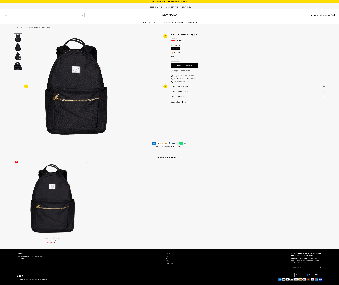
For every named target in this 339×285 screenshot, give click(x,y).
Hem (18, 27)
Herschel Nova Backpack (52, 238)
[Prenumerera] (320, 267)
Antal (173, 56)
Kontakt (168, 259)
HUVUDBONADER (165, 22)
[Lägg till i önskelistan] (88, 163)
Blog (167, 265)
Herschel (174, 38)
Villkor (168, 261)
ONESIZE (175, 48)
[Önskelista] (321, 15)
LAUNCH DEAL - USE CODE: (169, 7)
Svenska (299, 275)
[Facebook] (17, 276)
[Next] (336, 7)
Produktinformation (180, 91)
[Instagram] (22, 276)
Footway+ (181, 146)
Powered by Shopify (40, 279)
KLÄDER (146, 22)
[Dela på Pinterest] (188, 102)
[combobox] (43, 15)
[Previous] (3, 7)
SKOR (154, 22)
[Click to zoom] (165, 36)
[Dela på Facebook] (182, 102)
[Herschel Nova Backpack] (52, 198)
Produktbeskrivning (180, 86)
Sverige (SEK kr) (314, 275)
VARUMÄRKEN (191, 22)
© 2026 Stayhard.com (24, 279)
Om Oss (168, 257)
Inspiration (169, 263)
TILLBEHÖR (179, 22)
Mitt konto (314, 15)
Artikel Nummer (178, 96)
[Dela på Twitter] (185, 102)
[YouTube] (20, 276)
